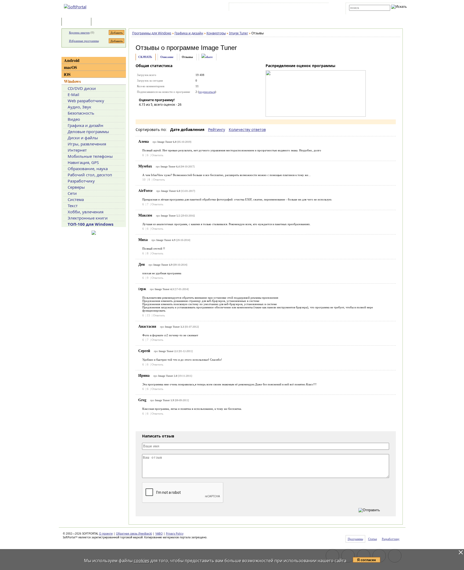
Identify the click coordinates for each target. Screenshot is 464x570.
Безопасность (81, 113)
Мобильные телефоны (90, 156)
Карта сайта (304, 7)
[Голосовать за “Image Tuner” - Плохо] (151, 112)
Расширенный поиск (364, 12)
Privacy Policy (174, 533)
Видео (74, 119)
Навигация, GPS (83, 162)
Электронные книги (88, 218)
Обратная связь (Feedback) (134, 533)
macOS (70, 67)
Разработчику (81, 181)
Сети (72, 193)
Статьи (104, 22)
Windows (72, 81)
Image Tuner (219, 47)
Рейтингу (216, 129)
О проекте (106, 533)
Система (76, 199)
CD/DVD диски (82, 88)
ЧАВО (159, 533)
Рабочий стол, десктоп (90, 174)
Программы (77, 22)
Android (71, 60)
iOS (67, 74)
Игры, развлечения (87, 144)
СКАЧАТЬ (145, 57)
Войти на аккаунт (246, 7)
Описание (166, 57)
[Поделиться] (207, 57)
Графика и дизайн (85, 125)
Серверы (76, 187)
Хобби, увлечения (85, 211)
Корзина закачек (79, 32)
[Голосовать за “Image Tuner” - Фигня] (143, 112)
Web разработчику (86, 100)
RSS (320, 7)
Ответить (157, 155)
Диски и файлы (83, 137)
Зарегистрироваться (277, 7)
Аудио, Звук (79, 106)
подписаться (207, 91)
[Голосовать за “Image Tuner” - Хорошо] (167, 112)
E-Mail (73, 94)
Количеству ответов (247, 129)
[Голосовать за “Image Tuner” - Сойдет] (159, 112)
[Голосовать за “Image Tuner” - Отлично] (175, 112)
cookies (141, 561)
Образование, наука (88, 168)
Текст (73, 205)
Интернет (77, 150)
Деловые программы (88, 131)
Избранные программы (84, 40)
